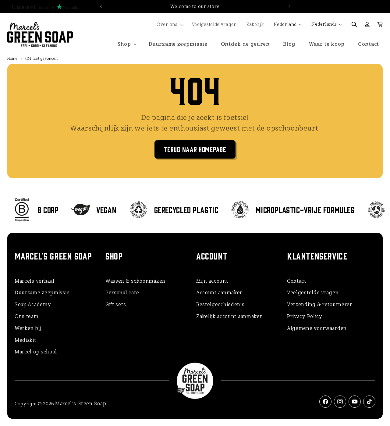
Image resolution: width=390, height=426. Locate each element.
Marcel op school (36, 352)
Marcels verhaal (35, 281)
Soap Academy (33, 304)
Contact (296, 281)
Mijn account (212, 281)
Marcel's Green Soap (80, 403)
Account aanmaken (219, 292)
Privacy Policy (304, 316)
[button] (169, 25)
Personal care (122, 292)
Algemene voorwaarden (317, 328)
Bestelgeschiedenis (220, 304)
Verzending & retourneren (320, 304)
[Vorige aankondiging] (101, 6)
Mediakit (25, 340)
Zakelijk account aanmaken (229, 316)
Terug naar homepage (195, 149)
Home (12, 58)
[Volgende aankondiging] (289, 6)
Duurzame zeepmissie (42, 292)
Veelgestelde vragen (313, 292)
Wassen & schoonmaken (135, 281)
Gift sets (115, 304)
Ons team (27, 316)
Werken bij (28, 328)
